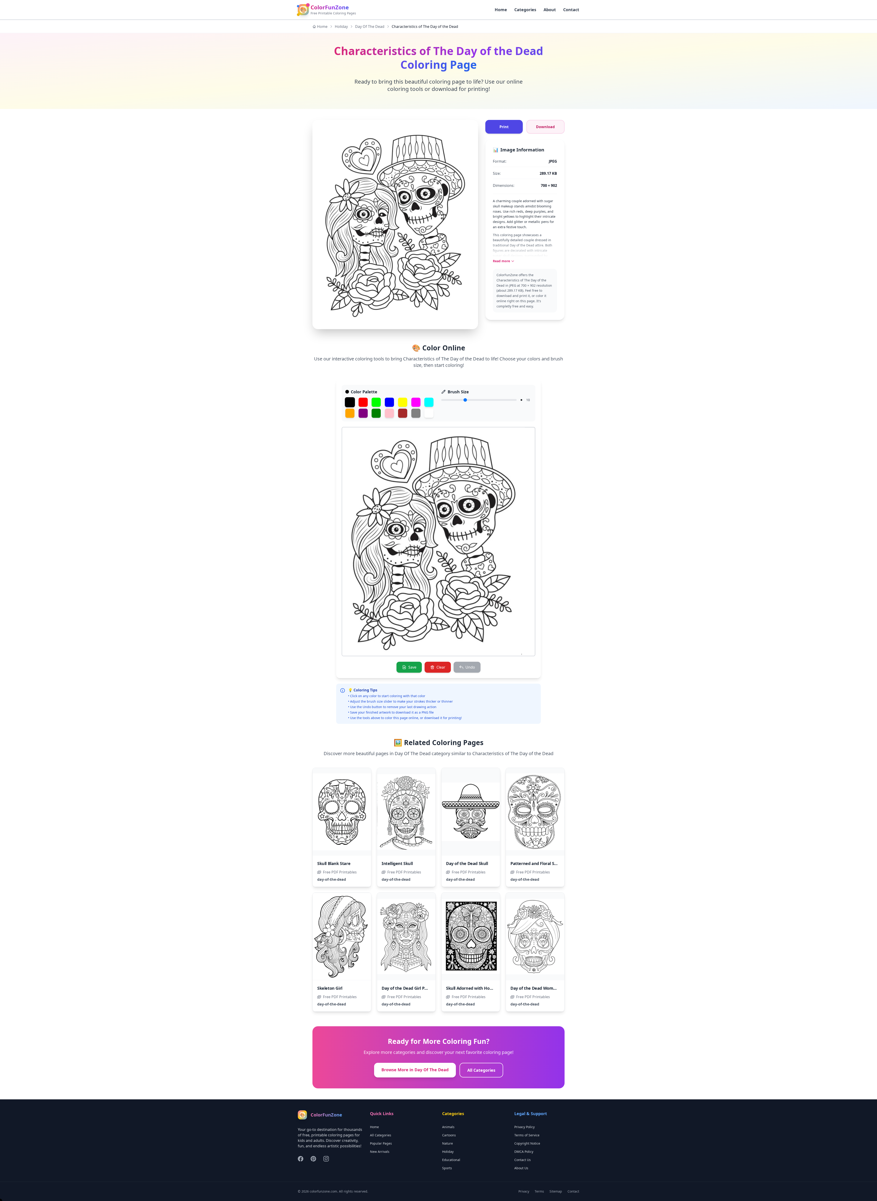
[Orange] (349, 413)
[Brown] (402, 413)
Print (504, 126)
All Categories (481, 1070)
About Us (521, 1168)
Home (322, 26)
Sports (447, 1168)
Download (545, 126)
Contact (571, 9)
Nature (447, 1143)
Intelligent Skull (397, 863)
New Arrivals (379, 1151)
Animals (448, 1127)
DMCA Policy (523, 1151)
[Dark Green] (376, 413)
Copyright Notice (527, 1143)
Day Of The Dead (369, 26)
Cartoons (449, 1135)
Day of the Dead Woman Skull (539, 988)
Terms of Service (526, 1135)
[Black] (350, 402)
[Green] (376, 402)
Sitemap (555, 1191)
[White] (428, 413)
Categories (525, 9)
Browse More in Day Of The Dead (415, 1069)
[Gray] (415, 413)
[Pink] (389, 413)
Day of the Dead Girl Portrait (409, 988)
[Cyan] (428, 402)
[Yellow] (402, 402)
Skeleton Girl (329, 988)
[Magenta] (415, 402)
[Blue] (389, 402)
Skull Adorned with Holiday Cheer (478, 988)
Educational (451, 1160)
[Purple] (363, 413)
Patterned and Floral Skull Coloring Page (549, 863)
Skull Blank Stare (333, 863)
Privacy (523, 1191)
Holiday (341, 26)
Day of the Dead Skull (467, 863)
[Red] (363, 402)
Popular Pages (381, 1143)
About (550, 9)
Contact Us (522, 1160)
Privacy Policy (524, 1127)
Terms (539, 1191)
